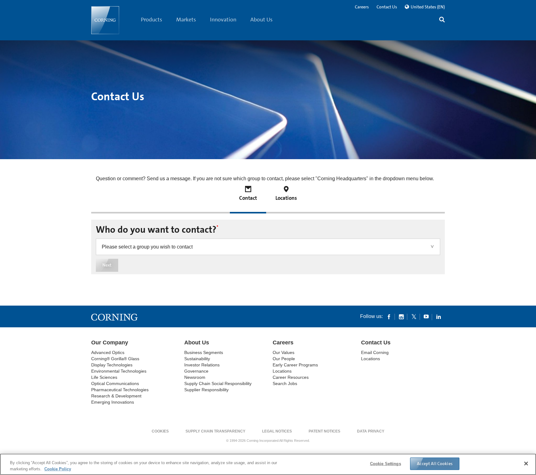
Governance (196, 371)
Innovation (223, 19)
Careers (362, 7)
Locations (282, 371)
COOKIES (160, 431)
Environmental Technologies (118, 371)
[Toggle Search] (442, 20)
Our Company (109, 342)
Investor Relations (202, 364)
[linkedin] (438, 316)
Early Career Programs (295, 364)
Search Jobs (285, 383)
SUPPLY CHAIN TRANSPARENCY (215, 431)
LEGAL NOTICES (277, 431)
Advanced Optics (107, 352)
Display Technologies (111, 364)
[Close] (526, 463)
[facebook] (389, 316)
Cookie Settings (385, 463)
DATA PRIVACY (370, 431)
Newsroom (194, 377)
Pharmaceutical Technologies (120, 389)
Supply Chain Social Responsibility (218, 383)
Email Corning (375, 352)
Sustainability (197, 358)
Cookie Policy (57, 468)
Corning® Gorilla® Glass (115, 358)
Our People (284, 358)
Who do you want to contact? (157, 229)
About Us (261, 19)
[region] (268, 464)
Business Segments (203, 352)
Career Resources (291, 377)
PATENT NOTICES (324, 431)
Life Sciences (104, 377)
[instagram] (401, 316)
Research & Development (116, 395)
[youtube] (426, 316)
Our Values (283, 352)
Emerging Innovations (112, 402)
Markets (186, 19)
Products (151, 19)
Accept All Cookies (435, 463)
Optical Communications (115, 383)
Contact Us (387, 7)
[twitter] (413, 316)
